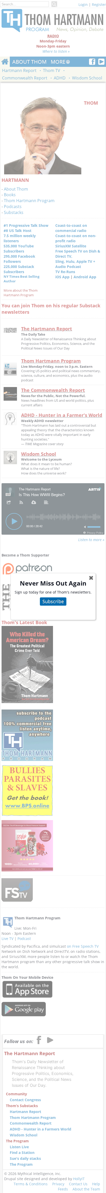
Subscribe (53, 601)
